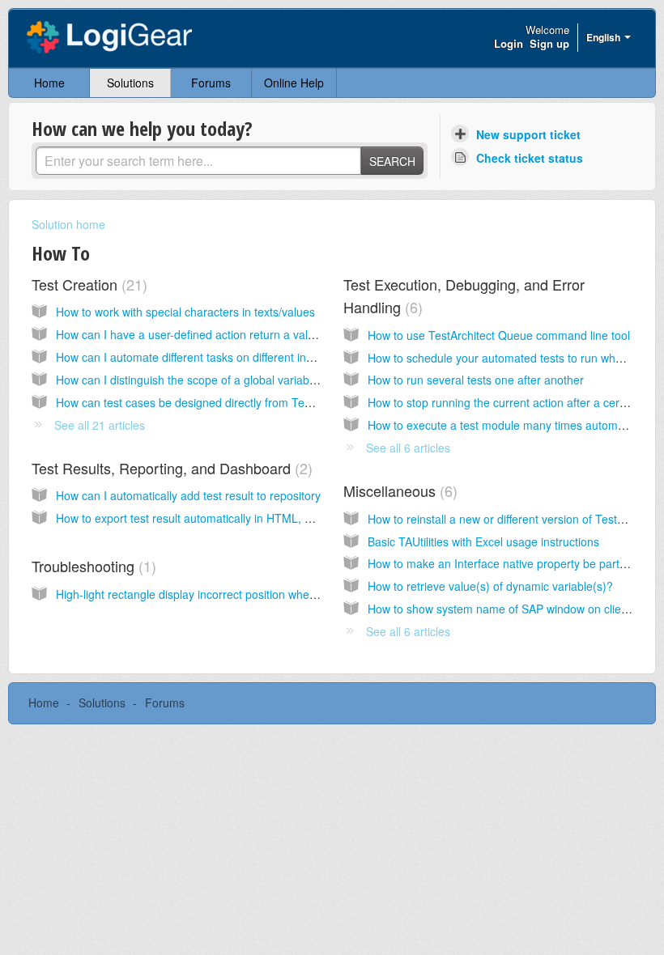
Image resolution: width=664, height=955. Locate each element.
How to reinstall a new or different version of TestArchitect (515, 519)
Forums (211, 82)
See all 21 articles (99, 425)
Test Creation (87, 284)
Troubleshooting (91, 565)
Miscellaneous (398, 490)
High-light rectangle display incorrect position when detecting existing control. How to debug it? (297, 594)
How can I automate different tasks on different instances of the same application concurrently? (298, 357)
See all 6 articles (408, 447)
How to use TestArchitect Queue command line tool (499, 335)
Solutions (130, 82)
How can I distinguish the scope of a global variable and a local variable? (242, 379)
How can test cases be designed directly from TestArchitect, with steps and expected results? (294, 402)
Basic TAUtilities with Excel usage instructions (483, 541)
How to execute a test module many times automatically (510, 425)
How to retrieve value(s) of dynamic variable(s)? (490, 586)
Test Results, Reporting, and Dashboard (170, 467)
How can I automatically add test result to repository (188, 495)
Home (49, 82)
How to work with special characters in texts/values (185, 311)
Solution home (68, 224)
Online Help (294, 82)
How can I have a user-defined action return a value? (191, 334)
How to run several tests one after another (476, 379)
